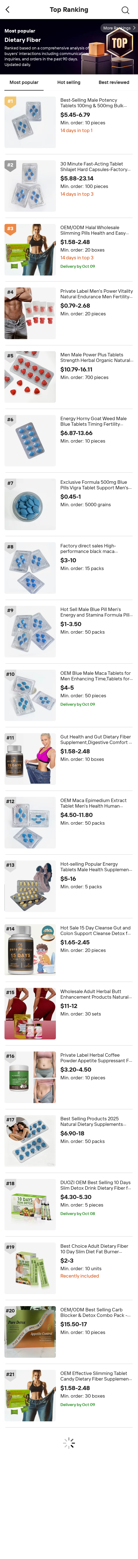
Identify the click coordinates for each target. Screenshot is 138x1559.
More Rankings (117, 28)
